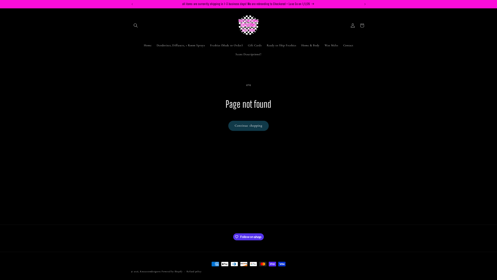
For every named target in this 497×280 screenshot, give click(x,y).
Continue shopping (248, 126)
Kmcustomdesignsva (150, 271)
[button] (135, 25)
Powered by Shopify (172, 271)
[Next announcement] (365, 4)
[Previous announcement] (132, 4)
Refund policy (194, 271)
